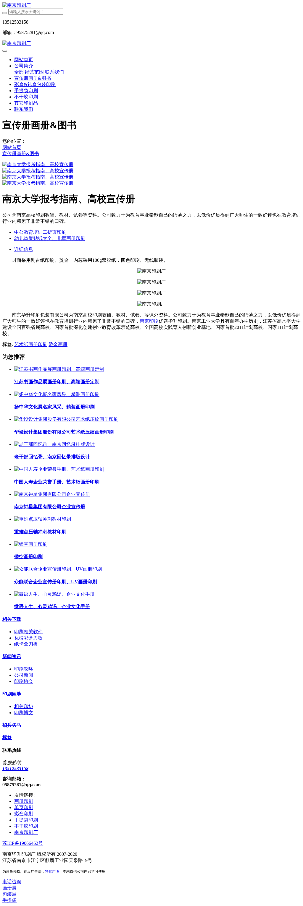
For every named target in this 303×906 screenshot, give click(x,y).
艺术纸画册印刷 (30, 344)
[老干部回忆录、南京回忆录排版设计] (54, 444)
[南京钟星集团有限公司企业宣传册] (52, 494)
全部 (19, 71)
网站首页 (23, 59)
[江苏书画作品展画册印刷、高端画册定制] (59, 369)
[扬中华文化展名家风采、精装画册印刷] (56, 394)
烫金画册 (58, 344)
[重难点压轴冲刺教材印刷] (42, 519)
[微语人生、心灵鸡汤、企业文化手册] (54, 594)
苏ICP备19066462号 (22, 843)
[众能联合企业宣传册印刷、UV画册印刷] (58, 568)
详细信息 (23, 249)
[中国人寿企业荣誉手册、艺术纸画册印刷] (59, 469)
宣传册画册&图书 (20, 153)
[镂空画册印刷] (30, 544)
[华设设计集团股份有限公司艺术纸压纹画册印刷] (66, 419)
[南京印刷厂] (151, 5)
